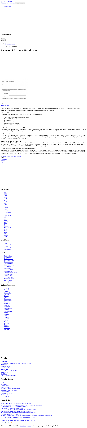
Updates (3, 420)
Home (5, 43)
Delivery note (4, 369)
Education (7, 297)
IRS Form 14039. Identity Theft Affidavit (12, 414)
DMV (5, 204)
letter (2, 162)
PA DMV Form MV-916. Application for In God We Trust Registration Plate (21, 405)
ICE (5, 217)
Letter (2, 382)
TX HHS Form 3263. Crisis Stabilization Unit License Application (18, 409)
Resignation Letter (9, 277)
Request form (7, 6)
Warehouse (7, 328)
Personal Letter (8, 271)
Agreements (7, 249)
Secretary (6, 226)
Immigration (7, 215)
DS (5, 206)
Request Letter (8, 275)
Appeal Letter (7, 257)
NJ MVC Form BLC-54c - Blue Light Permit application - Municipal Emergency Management (26, 415)
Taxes (5, 232)
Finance (6, 302)
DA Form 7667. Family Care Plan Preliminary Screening (16, 411)
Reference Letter (8, 274)
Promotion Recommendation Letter (10, 388)
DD (5, 203)
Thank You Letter (5, 396)
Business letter (4, 385)
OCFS (6, 221)
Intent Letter (7, 268)
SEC (5, 224)
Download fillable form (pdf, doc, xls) (11, 156)
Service (6, 320)
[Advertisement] (43, 20)
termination (4, 159)
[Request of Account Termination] (14, 104)
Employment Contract (6, 393)
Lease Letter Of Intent (6, 367)
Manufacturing (8, 311)
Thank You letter (8, 280)
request (3, 160)
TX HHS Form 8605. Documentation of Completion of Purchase (18, 417)
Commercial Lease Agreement (9, 390)
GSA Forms (7, 212)
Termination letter (9, 278)
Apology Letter (8, 256)
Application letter (8, 259)
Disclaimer (23, 426)
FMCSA (6, 210)
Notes (7, 420)
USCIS (6, 235)
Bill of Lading (4, 372)
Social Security (8, 227)
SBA (5, 223)
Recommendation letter (10, 272)
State (5, 230)
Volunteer (6, 326)
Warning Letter (8, 281)
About (29, 426)
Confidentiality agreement (8, 394)
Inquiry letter (7, 266)
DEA (5, 201)
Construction (7, 293)
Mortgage (6, 314)
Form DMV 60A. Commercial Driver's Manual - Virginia (16, 403)
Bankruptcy (7, 291)
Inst (21, 420)
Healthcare (7, 303)
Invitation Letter (8, 269)
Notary (6, 246)
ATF (5, 194)
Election (6, 207)
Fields (11, 420)
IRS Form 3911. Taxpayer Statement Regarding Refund (16, 363)
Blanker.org (12, 3)
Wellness (6, 329)
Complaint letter (8, 263)
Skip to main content (6, 1)
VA (5, 233)
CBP (5, 195)
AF (5, 192)
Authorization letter (9, 260)
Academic (7, 288)
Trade (5, 322)
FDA (5, 209)
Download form (5, 105)
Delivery (6, 296)
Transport (6, 323)
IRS (5, 218)
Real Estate (7, 318)
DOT (5, 198)
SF (26, 420)
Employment (7, 299)
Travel (5, 325)
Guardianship (7, 248)
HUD (5, 214)
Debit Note (4, 364)
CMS (5, 197)
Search (3, 40)
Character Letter (8, 262)
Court (5, 243)
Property (6, 317)
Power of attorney (5, 387)
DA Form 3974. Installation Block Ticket (12, 408)
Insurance (6, 309)
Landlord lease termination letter (9, 371)
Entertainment (8, 300)
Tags (15, 420)
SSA (5, 229)
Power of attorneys (9, 244)
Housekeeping (8, 308)
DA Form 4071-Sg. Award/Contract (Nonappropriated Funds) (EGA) (19, 412)
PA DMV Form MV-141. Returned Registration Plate (15, 406)
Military (6, 312)
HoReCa (6, 305)
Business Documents (9, 44)
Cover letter (4, 384)
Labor (5, 220)
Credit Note (4, 374)
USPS (5, 236)
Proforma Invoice (5, 366)
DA (5, 200)
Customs (6, 294)
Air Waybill (4, 361)
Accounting (7, 290)
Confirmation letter (9, 265)
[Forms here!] (5, 3)
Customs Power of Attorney (8, 375)
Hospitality (7, 306)
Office (5, 315)
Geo (18, 420)
